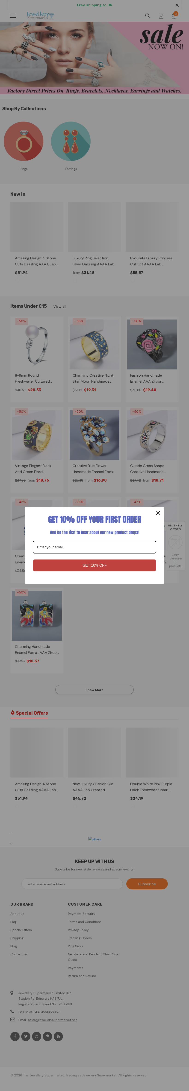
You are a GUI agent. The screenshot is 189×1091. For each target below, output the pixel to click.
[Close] (158, 512)
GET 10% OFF (95, 565)
